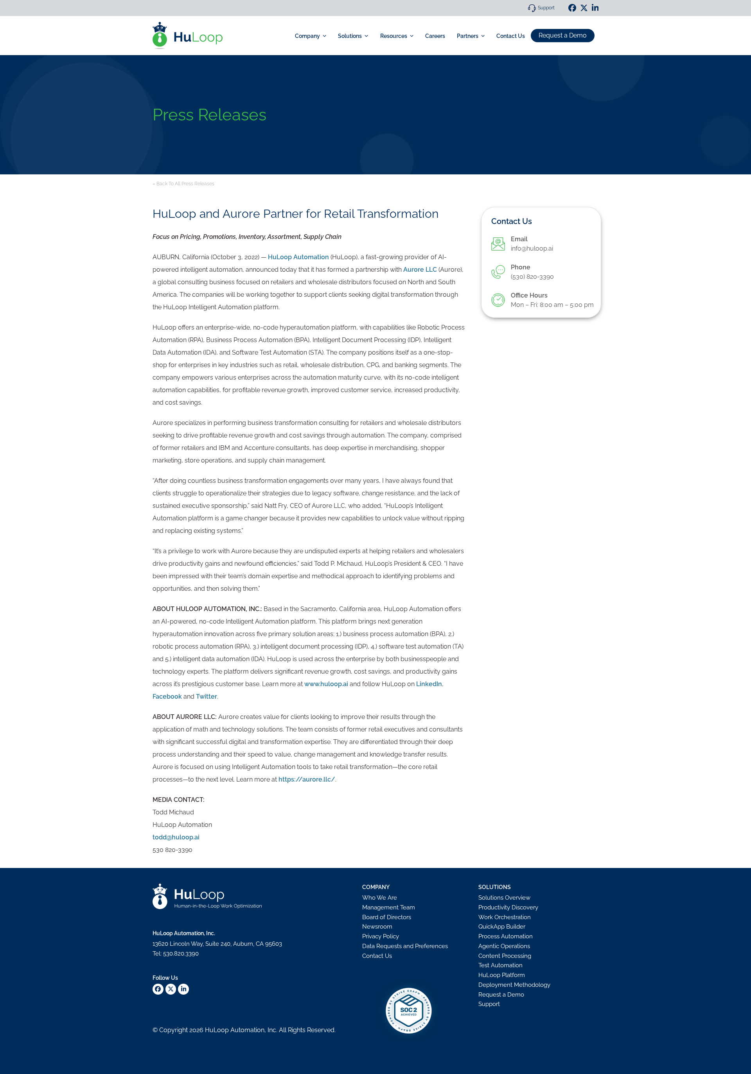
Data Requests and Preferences (405, 946)
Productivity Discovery (508, 907)
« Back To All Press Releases (183, 183)
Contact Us (377, 955)
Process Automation (505, 936)
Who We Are (379, 897)
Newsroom (377, 926)
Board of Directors (386, 917)
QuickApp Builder (501, 926)
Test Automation (500, 965)
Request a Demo (563, 35)
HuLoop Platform (501, 975)
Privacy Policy (380, 936)
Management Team (388, 907)
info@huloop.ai (532, 248)
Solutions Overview (504, 897)
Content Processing (504, 955)
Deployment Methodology (514, 984)
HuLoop (217, 1030)
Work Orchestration (504, 917)
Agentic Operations (504, 946)
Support (546, 8)
